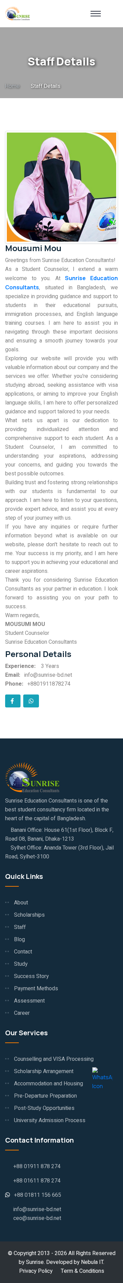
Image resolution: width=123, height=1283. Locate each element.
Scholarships (29, 915)
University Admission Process (49, 1120)
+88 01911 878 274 (36, 1166)
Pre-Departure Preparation (45, 1096)
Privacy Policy (36, 1271)
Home (12, 86)
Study (21, 964)
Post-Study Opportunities (44, 1108)
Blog (19, 939)
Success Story (31, 976)
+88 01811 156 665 (37, 1195)
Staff (20, 927)
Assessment (29, 1001)
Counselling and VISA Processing (54, 1059)
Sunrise (35, 1262)
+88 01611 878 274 (36, 1181)
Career (22, 1013)
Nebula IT (92, 1262)
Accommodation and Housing (48, 1084)
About (21, 903)
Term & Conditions (82, 1271)
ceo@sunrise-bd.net (37, 1218)
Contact (23, 952)
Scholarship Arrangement (43, 1071)
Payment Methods (36, 988)
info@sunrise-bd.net (37, 1209)
